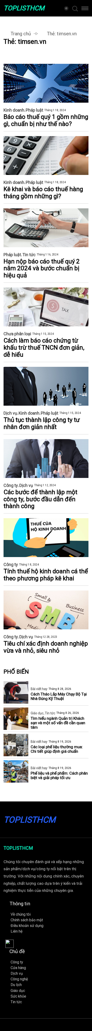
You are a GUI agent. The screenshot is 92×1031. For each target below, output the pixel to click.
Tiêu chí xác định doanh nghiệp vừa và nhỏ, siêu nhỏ (46, 647)
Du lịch (16, 984)
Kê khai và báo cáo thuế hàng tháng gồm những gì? (43, 193)
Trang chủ (21, 33)
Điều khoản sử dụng (27, 925)
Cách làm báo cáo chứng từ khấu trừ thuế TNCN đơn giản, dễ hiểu (44, 347)
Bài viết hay (39, 689)
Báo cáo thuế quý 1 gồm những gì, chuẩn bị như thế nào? (46, 120)
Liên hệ (16, 931)
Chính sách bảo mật (27, 920)
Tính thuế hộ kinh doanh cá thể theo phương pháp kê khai (46, 575)
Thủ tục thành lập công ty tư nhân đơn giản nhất (42, 423)
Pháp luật (34, 110)
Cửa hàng (18, 968)
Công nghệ (19, 979)
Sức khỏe (18, 996)
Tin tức (29, 254)
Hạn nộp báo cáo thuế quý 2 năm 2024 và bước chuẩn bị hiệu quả (42, 268)
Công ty (11, 485)
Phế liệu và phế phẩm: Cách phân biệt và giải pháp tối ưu (59, 775)
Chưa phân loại (17, 334)
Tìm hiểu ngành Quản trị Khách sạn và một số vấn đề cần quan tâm (58, 723)
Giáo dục (37, 713)
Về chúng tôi (21, 914)
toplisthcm (24, 8)
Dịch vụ (10, 413)
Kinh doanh (14, 110)
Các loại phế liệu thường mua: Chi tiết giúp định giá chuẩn (57, 749)
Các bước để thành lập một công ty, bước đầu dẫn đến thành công (40, 499)
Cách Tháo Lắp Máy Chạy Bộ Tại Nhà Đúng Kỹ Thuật (59, 696)
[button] (84, 9)
